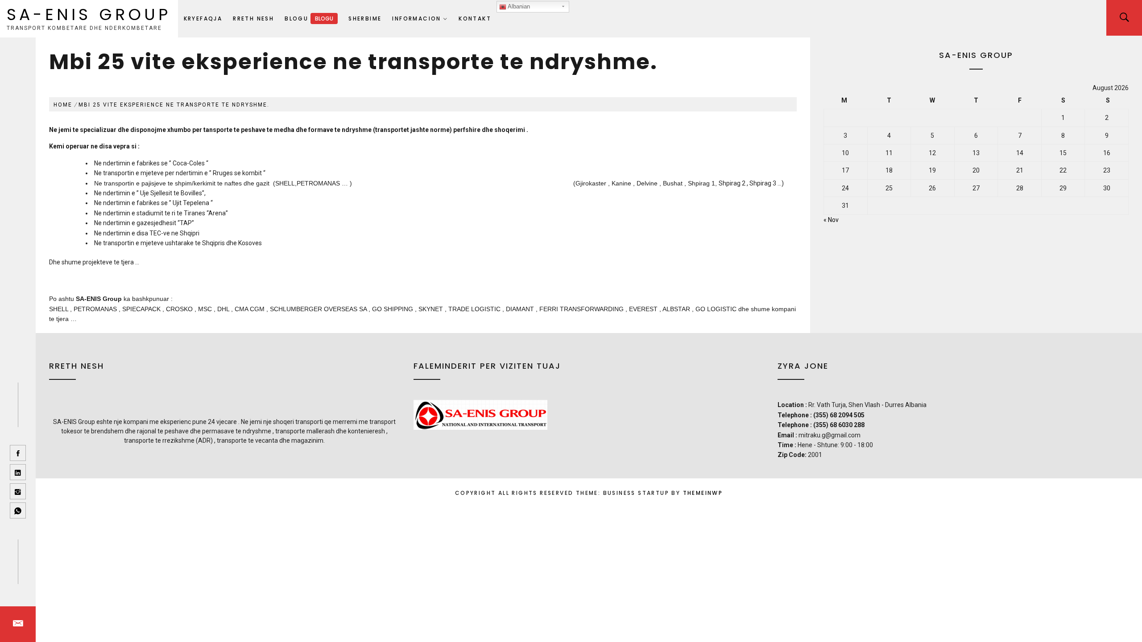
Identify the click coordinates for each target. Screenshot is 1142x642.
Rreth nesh (253, 18)
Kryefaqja (203, 18)
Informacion (416, 18)
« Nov (831, 219)
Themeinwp (703, 493)
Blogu (309, 18)
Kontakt (475, 18)
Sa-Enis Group (89, 14)
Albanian (518, 6)
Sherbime (364, 18)
